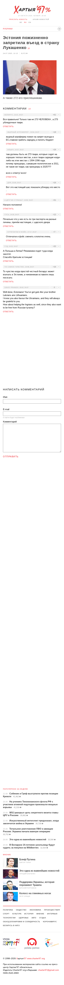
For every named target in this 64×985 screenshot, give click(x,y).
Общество (21, 910)
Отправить (11, 456)
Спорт (6, 914)
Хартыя (32, 10)
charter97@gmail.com (48, 970)
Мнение (7, 855)
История (28, 914)
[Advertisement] (32, 352)
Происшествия (52, 910)
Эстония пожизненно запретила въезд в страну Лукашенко (31, 42)
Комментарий (10, 421)
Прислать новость (18, 19)
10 (29, 48)
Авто (34, 918)
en (30, 22)
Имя (5, 397)
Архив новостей (41, 19)
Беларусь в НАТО (11, 925)
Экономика (35, 910)
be (21, 22)
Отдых (42, 918)
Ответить (8, 126)
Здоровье (24, 918)
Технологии (9, 918)
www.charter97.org (36, 958)
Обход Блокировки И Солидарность (21, 921)
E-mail (6, 409)
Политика (8, 910)
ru (25, 22)
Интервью (52, 914)
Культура (16, 914)
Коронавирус (50, 921)
